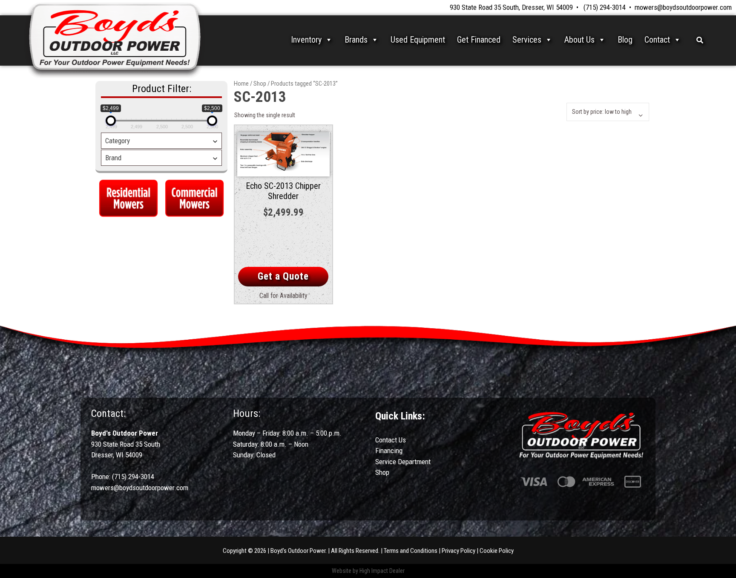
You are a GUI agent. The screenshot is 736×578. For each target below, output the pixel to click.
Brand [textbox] (113, 157)
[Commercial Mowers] (194, 197)
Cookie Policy (497, 551)
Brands (356, 40)
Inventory (306, 40)
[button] (700, 39)
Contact (657, 40)
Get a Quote (283, 276)
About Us (579, 40)
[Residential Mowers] (128, 197)
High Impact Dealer (382, 570)
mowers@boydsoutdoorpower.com (683, 7)
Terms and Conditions (410, 551)
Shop (259, 83)
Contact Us (390, 440)
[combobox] (161, 141)
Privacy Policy (458, 551)
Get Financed (478, 40)
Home (241, 83)
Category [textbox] (117, 140)
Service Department (403, 461)
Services (526, 40)
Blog (625, 40)
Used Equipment (418, 40)
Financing (388, 450)
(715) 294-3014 (605, 7)
